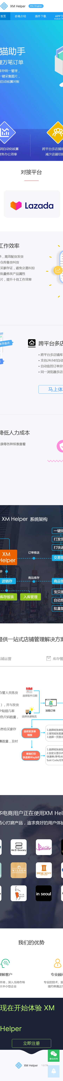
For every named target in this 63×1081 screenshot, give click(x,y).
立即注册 (31, 1043)
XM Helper (18, 6)
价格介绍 (20, 16)
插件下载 (40, 16)
